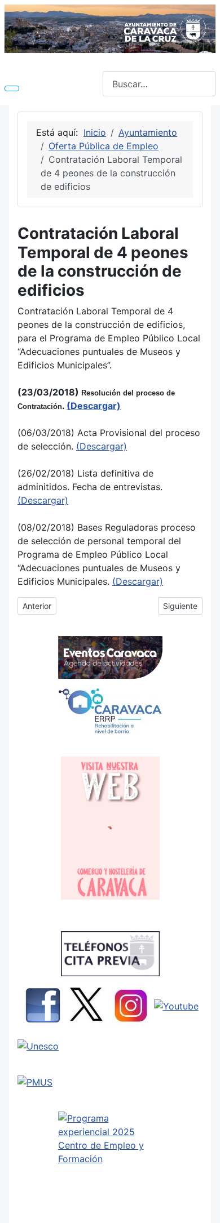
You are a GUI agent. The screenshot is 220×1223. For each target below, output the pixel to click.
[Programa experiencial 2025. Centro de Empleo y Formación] (110, 1161)
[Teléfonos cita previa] (110, 953)
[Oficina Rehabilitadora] (110, 711)
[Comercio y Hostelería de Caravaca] (110, 828)
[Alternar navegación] (12, 88)
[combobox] (159, 83)
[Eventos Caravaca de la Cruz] (110, 657)
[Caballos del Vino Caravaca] (110, 1046)
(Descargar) (101, 446)
